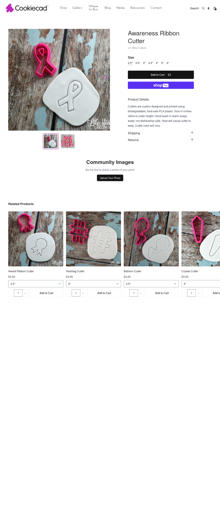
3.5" (137, 63)
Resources (137, 8)
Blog (108, 8)
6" (168, 63)
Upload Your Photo (110, 178)
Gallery (77, 8)
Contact (156, 8)
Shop (63, 8)
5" (162, 63)
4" (157, 63)
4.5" (150, 63)
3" (144, 63)
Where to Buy (93, 8)
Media (120, 8)
